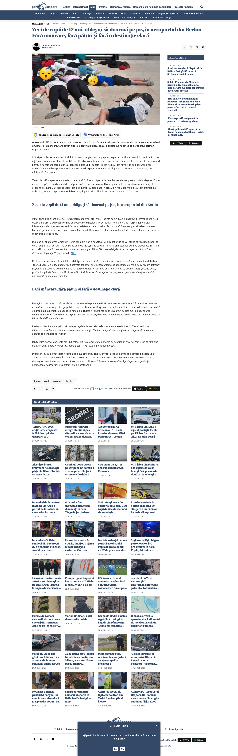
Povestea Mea (74, 17)
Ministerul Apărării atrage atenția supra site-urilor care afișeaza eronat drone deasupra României (79, 431)
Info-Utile (149, 13)
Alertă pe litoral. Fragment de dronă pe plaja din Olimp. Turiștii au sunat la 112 (46, 469)
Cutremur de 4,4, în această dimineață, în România (111, 468)
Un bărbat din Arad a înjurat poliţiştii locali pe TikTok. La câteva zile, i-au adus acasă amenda (144, 431)
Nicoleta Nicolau (52, 45)
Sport (76, 13)
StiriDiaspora (37, 24)
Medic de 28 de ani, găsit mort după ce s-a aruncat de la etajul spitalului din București (46, 658)
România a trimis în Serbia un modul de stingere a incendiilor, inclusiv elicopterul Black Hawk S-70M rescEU (144, 507)
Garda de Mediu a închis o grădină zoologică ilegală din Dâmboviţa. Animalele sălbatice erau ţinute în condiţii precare (112, 620)
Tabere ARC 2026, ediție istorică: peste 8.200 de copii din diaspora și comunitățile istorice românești (45, 431)
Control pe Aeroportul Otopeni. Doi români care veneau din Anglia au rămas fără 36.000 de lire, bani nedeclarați (145, 696)
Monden (64, 13)
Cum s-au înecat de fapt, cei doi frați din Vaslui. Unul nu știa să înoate (110, 696)
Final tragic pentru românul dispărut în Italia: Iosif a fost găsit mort (78, 696)
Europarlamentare (193, 13)
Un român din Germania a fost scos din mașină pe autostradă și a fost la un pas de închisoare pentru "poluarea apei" (46, 583)
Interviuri (144, 17)
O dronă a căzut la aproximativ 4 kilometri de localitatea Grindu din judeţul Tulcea (145, 620)
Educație (87, 13)
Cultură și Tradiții (162, 17)
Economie (40, 13)
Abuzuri (113, 13)
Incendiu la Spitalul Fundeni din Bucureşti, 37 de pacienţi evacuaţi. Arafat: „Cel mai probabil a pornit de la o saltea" (46, 545)
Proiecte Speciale (184, 7)
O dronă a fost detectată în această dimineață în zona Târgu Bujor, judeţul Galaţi (77, 507)
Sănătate (100, 13)
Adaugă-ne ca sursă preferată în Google (59, 134)
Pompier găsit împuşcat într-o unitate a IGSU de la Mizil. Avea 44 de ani (79, 581)
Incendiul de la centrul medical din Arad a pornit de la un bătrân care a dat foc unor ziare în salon (46, 507)
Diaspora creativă (120, 7)
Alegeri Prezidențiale (124, 17)
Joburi (52, 13)
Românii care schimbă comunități (152, 7)
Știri (92, 7)
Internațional (80, 7)
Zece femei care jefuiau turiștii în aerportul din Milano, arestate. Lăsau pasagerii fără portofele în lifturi (79, 658)
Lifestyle (103, 7)
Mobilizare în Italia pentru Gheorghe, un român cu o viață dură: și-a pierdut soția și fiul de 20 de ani (46, 696)
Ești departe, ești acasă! (97, 17)
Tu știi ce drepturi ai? (168, 13)
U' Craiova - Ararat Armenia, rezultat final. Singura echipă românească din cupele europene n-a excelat (112, 583)
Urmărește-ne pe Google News (103, 134)
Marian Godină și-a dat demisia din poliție (78, 617)
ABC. (73, 253)
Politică (66, 7)
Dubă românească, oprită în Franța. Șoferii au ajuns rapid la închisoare (112, 658)
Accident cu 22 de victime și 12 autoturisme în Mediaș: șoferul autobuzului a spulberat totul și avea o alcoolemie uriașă (145, 583)
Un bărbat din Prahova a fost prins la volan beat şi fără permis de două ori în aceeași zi (144, 469)
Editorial (135, 13)
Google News (102, 388)
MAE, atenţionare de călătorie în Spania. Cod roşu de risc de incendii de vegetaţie (112, 507)
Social (124, 13)
